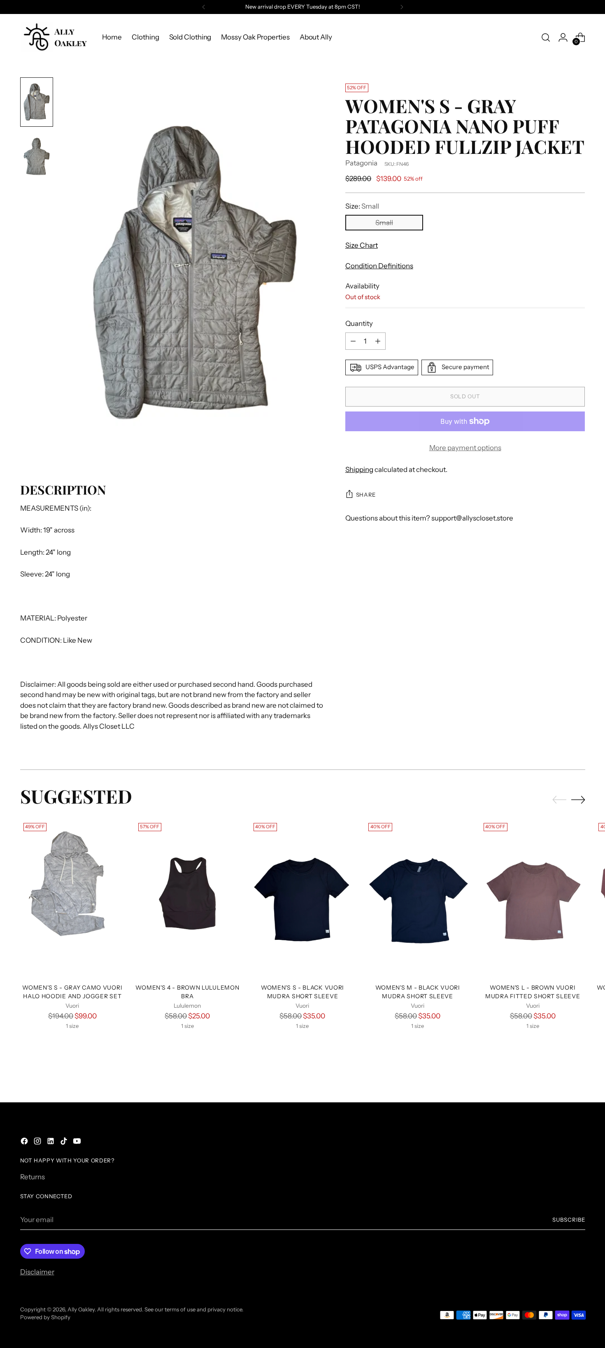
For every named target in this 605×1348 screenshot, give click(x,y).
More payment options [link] (465, 448)
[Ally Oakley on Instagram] (38, 1142)
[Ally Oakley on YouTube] (78, 1142)
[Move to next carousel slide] (578, 799)
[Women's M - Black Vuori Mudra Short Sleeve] (417, 898)
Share (366, 494)
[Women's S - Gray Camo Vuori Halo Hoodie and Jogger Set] (72, 898)
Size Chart (361, 245)
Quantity (359, 323)
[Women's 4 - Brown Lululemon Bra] (187, 898)
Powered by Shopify (45, 1317)
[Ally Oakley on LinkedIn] (51, 1142)
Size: (362, 206)
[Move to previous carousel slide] (559, 800)
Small (384, 222)
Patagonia (361, 163)
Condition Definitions (379, 266)
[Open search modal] (546, 37)
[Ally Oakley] (55, 37)
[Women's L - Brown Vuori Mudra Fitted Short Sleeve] (532, 898)
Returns (32, 1177)
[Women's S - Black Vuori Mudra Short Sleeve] (302, 898)
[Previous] (204, 7)
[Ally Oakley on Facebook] (25, 1142)
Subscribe (568, 1219)
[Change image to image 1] (36, 102)
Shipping (359, 469)
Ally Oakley (81, 1309)
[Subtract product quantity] (353, 341)
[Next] (402, 7)
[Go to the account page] (563, 37)
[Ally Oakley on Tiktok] (65, 1142)
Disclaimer (37, 1272)
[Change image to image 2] (36, 156)
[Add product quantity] (377, 341)
